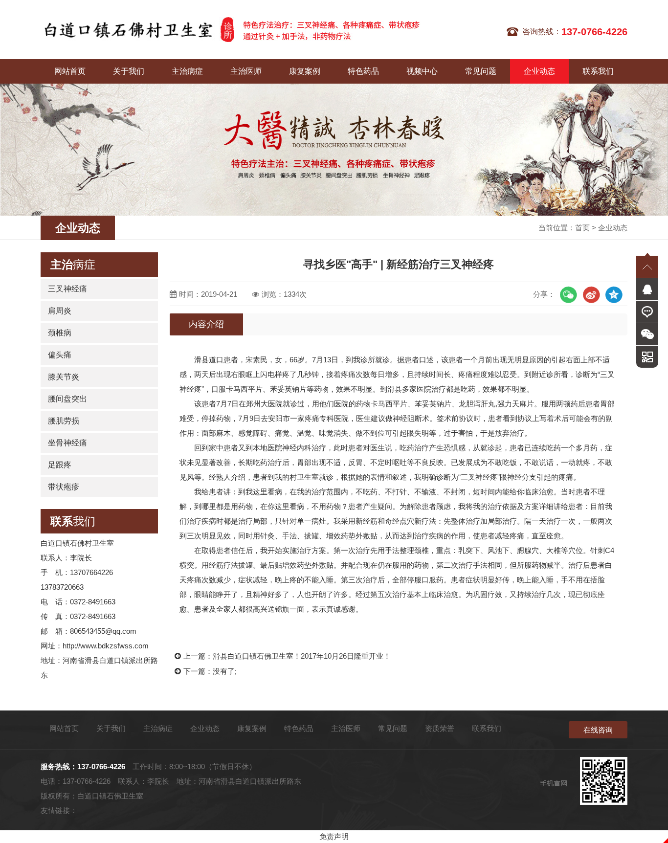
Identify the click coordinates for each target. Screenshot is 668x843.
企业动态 (539, 71)
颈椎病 (59, 333)
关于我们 (128, 71)
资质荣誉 (439, 728)
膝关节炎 (63, 377)
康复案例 (304, 71)
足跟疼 (59, 465)
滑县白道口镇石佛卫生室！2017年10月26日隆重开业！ (302, 656)
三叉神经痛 (67, 289)
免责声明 (334, 836)
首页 (582, 227)
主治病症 (187, 71)
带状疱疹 (63, 487)
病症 (72, 264)
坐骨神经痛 (67, 443)
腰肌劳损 (63, 421)
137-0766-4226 (101, 766)
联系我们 (598, 71)
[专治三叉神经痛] (137, 29)
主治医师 (246, 71)
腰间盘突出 (67, 399)
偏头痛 (59, 355)
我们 (72, 521)
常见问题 (480, 71)
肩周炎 (59, 311)
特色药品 (363, 71)
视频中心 (422, 71)
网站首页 (70, 71)
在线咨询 (598, 730)
